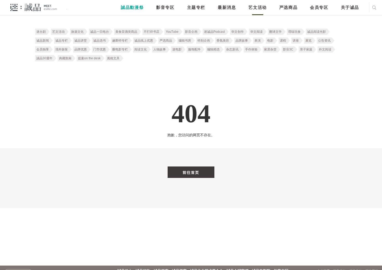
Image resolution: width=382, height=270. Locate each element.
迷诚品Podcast (214, 32)
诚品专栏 (61, 40)
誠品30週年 (44, 58)
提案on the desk (89, 58)
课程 (283, 40)
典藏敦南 (65, 58)
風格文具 (113, 58)
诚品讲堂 (80, 40)
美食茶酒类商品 (126, 32)
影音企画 (191, 32)
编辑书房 (185, 40)
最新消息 (227, 7)
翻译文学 (275, 32)
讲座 (296, 40)
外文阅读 (325, 49)
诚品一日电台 (99, 32)
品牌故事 (241, 40)
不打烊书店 (151, 32)
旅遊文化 (77, 32)
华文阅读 (256, 32)
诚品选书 (99, 40)
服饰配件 (194, 49)
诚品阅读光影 (316, 32)
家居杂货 (270, 49)
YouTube (172, 32)
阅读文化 (140, 49)
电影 (270, 40)
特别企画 (203, 40)
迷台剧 (41, 32)
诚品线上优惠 (143, 40)
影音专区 (165, 7)
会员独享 (42, 49)
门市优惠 (99, 49)
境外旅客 (61, 49)
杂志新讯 (232, 49)
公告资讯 (324, 40)
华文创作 (237, 32)
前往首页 (191, 172)
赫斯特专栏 (120, 40)
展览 (308, 40)
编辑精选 (213, 49)
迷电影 (177, 49)
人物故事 (159, 49)
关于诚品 (350, 7)
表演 (257, 40)
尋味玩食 (294, 32)
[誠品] (33, 7)
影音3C (288, 49)
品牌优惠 (80, 49)
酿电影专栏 (120, 49)
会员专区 (319, 7)
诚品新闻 (42, 40)
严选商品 (288, 7)
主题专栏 (196, 7)
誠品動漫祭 (132, 7)
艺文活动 (257, 7)
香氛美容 (222, 40)
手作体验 (251, 49)
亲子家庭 (306, 49)
